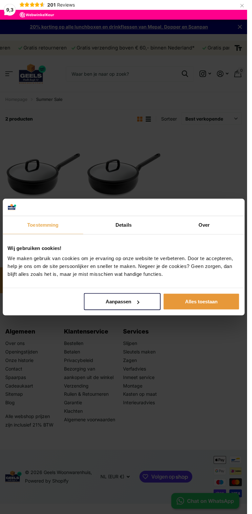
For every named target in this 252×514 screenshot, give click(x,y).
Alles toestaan (201, 301)
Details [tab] (124, 225)
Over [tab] (204, 225)
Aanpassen (118, 301)
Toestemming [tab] (42, 225)
